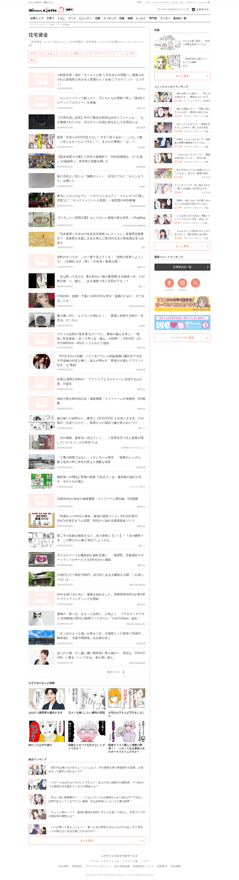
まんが (175, 2)
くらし (147, 2)
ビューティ (165, 2)
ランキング (109, 18)
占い (182, 2)
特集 (122, 18)
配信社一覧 (180, 18)
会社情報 (63, 866)
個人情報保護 (122, 866)
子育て (139, 2)
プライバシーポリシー (98, 866)
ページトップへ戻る (182, 337)
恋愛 (97, 18)
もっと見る (86, 840)
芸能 (75, 53)
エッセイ (141, 18)
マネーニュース (102, 53)
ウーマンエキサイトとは (104, 861)
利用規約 (77, 866)
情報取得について (143, 866)
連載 (130, 18)
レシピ (155, 2)
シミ (86, 53)
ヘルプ (145, 861)
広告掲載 (175, 866)
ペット (120, 53)
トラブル (63, 53)
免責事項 (162, 866)
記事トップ (37, 18)
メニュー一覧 (203, 2)
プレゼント (191, 2)
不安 (131, 53)
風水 (32, 60)
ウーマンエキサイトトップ (173, 9)
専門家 (153, 18)
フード (72, 18)
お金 (50, 53)
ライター (165, 18)
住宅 (32, 53)
